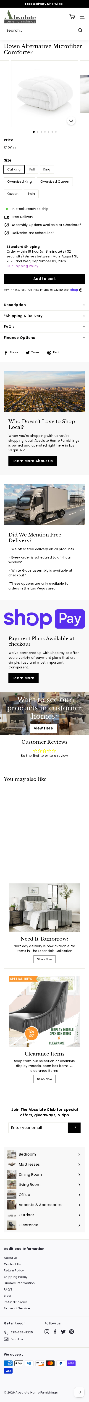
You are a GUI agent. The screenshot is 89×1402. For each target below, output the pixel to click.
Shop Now (44, 959)
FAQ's (9, 326)
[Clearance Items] (44, 1011)
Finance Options (19, 337)
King (46, 169)
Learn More (23, 678)
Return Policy (14, 1270)
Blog (7, 1295)
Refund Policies (16, 1302)
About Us (11, 1258)
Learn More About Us (33, 461)
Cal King (14, 169)
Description (15, 304)
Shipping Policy (15, 1277)
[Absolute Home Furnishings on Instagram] (46, 1331)
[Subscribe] (74, 1128)
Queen (13, 193)
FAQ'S (8, 1289)
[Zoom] (71, 120)
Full (32, 169)
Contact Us (12, 1264)
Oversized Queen (54, 181)
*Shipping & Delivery (23, 315)
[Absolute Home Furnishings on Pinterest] (71, 1331)
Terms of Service (17, 1308)
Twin (31, 193)
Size (7, 160)
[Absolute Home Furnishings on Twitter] (63, 1331)
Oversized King (19, 181)
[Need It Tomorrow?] (44, 907)
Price (8, 140)
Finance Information (19, 1283)
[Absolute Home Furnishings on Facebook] (55, 1331)
